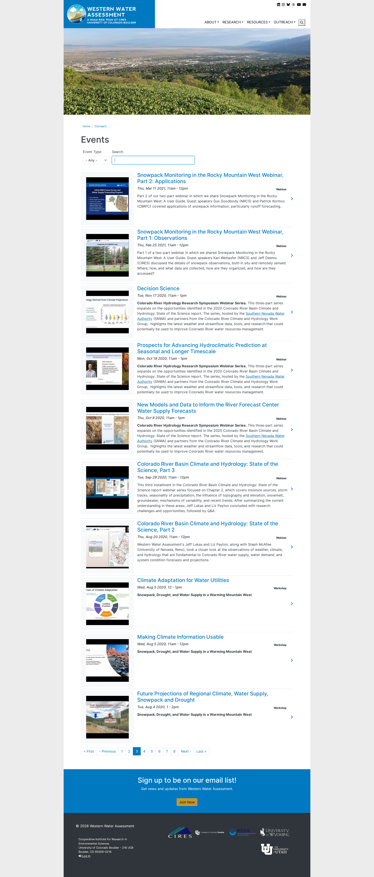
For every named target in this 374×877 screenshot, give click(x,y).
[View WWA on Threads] (293, 4)
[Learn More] (292, 199)
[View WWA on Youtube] (299, 4)
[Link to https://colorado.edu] (209, 832)
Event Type (92, 152)
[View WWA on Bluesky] (288, 4)
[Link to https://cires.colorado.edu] (180, 832)
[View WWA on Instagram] (283, 4)
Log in (85, 856)
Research (231, 22)
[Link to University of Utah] (274, 849)
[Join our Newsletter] (304, 4)
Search (117, 152)
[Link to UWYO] (274, 832)
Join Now (187, 802)
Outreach (283, 22)
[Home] (109, 14)
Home (86, 126)
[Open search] (301, 22)
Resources (257, 22)
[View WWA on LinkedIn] (278, 4)
